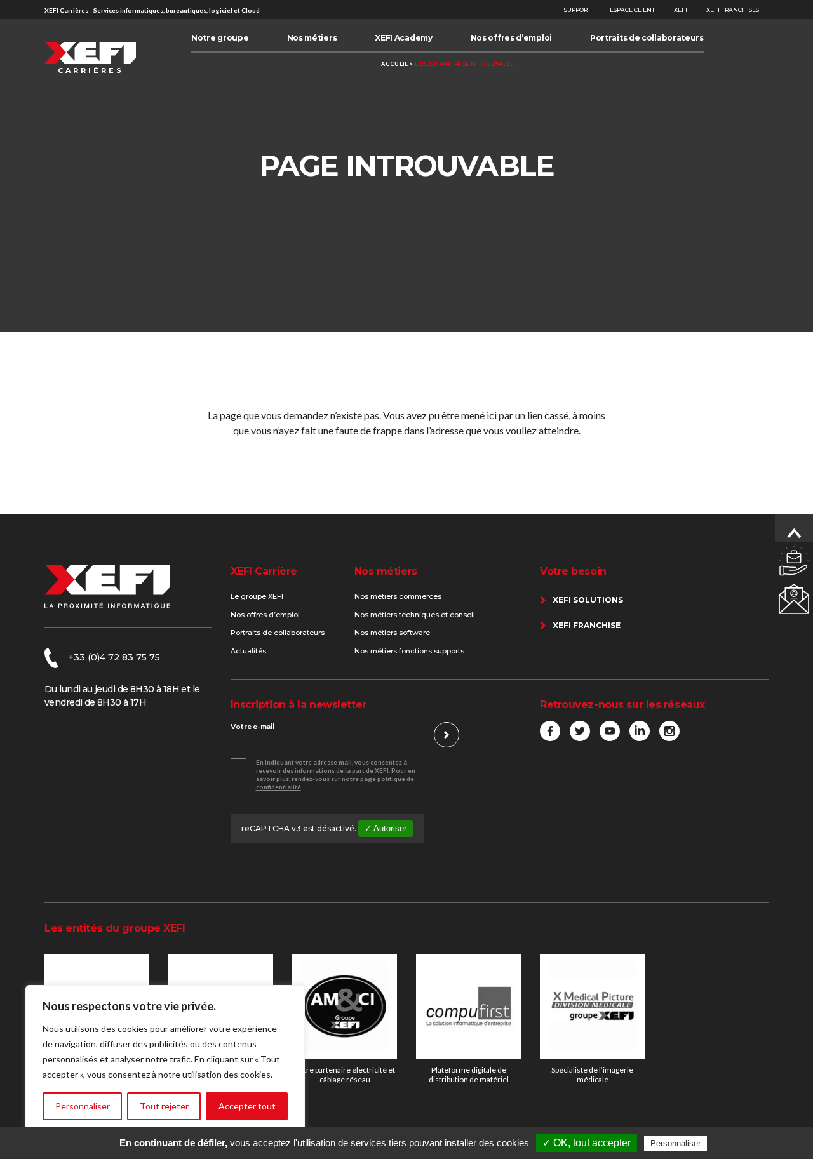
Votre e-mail (252, 726)
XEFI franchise (587, 625)
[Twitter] (580, 731)
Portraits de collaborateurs (278, 632)
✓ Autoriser (385, 828)
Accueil (394, 63)
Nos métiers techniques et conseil (414, 614)
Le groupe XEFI (257, 596)
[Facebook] (550, 731)
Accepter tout (247, 1106)
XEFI (680, 9)
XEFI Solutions (588, 600)
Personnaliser (82, 1106)
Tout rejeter (164, 1106)
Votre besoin (573, 571)
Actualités (248, 650)
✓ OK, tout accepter (586, 1142)
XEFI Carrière (264, 571)
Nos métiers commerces (397, 596)
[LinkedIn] (639, 731)
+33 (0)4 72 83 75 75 (114, 657)
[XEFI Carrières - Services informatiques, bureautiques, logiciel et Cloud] (90, 57)
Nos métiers (385, 571)
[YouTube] (610, 731)
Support (577, 9)
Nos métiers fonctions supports (409, 650)
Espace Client (632, 9)
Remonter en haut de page (794, 533)
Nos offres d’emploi (265, 614)
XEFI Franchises (732, 9)
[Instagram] (669, 731)
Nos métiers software (392, 632)
